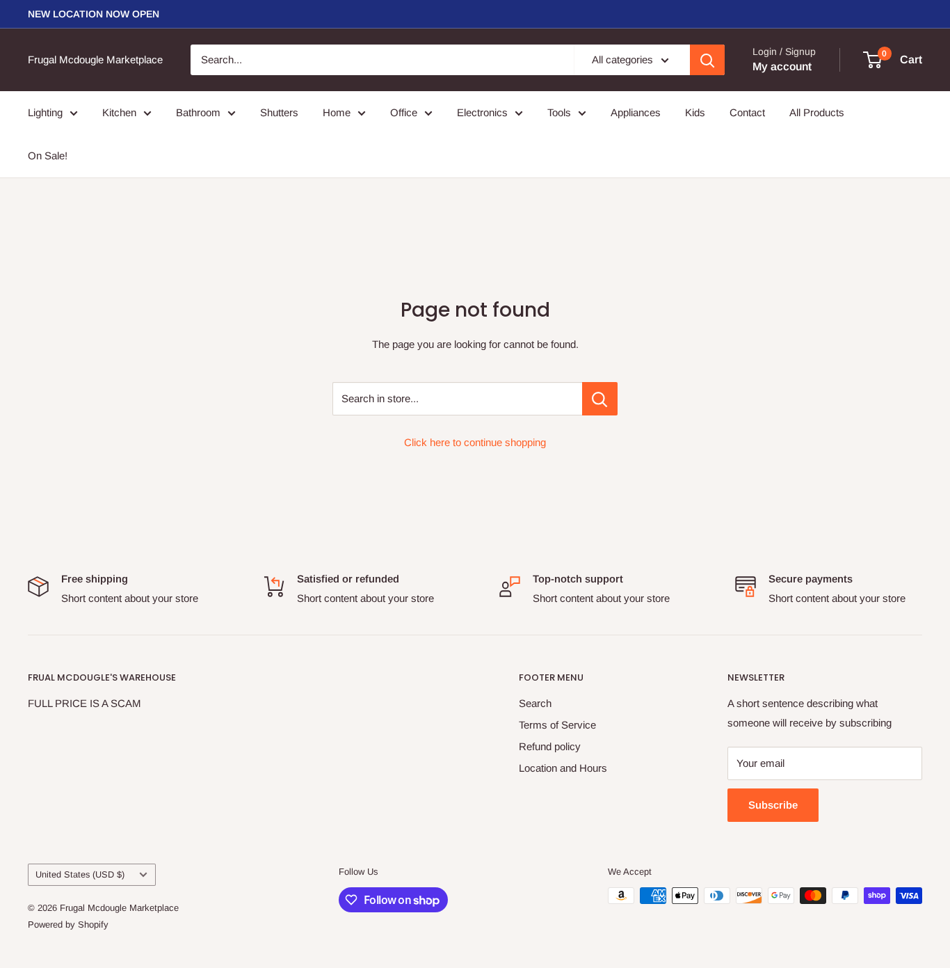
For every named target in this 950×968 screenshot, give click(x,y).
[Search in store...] (600, 398)
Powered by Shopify (68, 924)
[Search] (707, 60)
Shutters (279, 112)
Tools (559, 112)
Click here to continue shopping (475, 442)
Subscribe (773, 805)
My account (782, 66)
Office (403, 112)
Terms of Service (557, 725)
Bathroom (198, 112)
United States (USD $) (79, 874)
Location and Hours (563, 768)
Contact (747, 112)
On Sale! (47, 155)
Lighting (45, 112)
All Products (816, 112)
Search (535, 703)
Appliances (636, 112)
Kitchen (119, 112)
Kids (695, 112)
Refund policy (550, 746)
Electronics (482, 112)
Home (337, 112)
